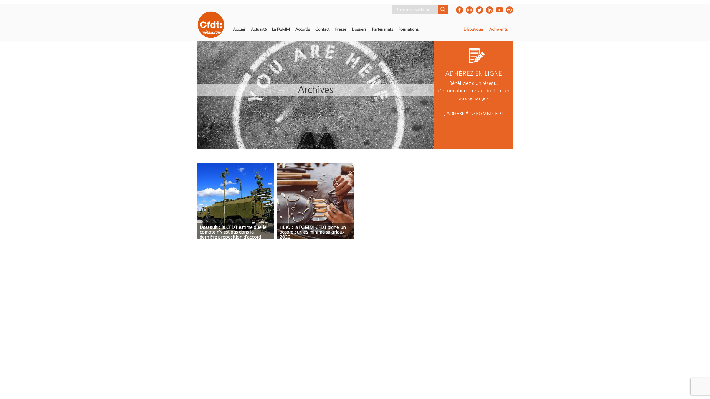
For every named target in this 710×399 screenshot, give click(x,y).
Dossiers (359, 29)
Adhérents (498, 29)
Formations (409, 29)
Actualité (259, 29)
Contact (322, 29)
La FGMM (281, 29)
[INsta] (470, 10)
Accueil (239, 29)
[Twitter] (480, 10)
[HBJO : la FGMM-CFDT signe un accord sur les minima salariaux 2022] (315, 201)
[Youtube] (499, 10)
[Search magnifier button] (443, 9)
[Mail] (509, 10)
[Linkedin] (490, 10)
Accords (302, 29)
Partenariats (382, 29)
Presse (340, 29)
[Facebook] (460, 10)
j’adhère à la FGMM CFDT (473, 113)
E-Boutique (473, 29)
